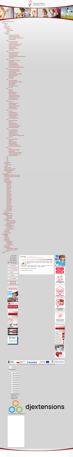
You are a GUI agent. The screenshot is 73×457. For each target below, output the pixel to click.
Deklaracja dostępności (33, 364)
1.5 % (56, 333)
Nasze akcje (57, 336)
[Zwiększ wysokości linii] (19, 397)
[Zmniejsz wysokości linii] (18, 397)
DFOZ (32, 259)
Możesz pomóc (58, 339)
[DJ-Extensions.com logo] (36, 412)
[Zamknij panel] (10, 371)
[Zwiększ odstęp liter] (18, 398)
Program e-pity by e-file (42, 364)
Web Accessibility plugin (13, 413)
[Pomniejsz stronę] (20, 394)
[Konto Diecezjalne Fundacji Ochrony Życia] (13, 283)
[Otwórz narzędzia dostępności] (10, 367)
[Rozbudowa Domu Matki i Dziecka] (13, 308)
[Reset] (9, 371)
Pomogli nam (58, 342)
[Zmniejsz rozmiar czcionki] (17, 395)
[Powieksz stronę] (21, 394)
